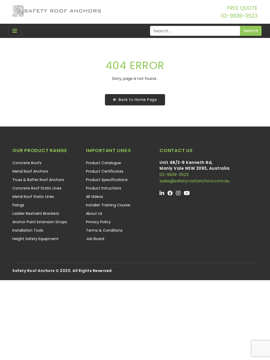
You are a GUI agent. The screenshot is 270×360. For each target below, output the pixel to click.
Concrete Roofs (26, 163)
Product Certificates (104, 171)
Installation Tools (27, 230)
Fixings (18, 205)
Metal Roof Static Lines (33, 196)
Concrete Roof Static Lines (36, 188)
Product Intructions (103, 188)
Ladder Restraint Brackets (35, 213)
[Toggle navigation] (14, 31)
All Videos (94, 196)
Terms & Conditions (104, 230)
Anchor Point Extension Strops (39, 222)
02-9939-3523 (239, 16)
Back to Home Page (138, 99)
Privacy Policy (98, 222)
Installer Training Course (108, 205)
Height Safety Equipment (35, 238)
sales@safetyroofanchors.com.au (194, 181)
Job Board (95, 238)
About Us (94, 213)
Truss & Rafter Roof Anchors (38, 179)
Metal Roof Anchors (30, 171)
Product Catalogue (103, 163)
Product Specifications (107, 179)
